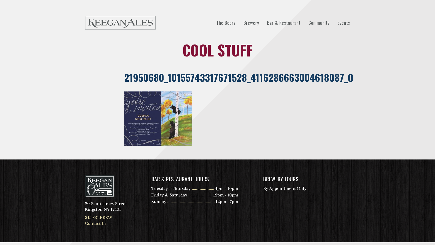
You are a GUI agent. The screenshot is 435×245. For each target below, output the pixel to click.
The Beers (226, 22)
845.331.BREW (98, 217)
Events (344, 22)
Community (319, 22)
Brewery (251, 22)
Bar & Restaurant (284, 22)
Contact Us (95, 223)
